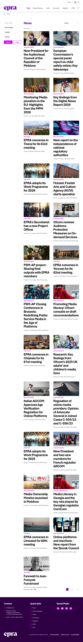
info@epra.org (10, 608)
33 (78, 589)
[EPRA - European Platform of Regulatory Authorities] (10, 8)
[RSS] (66, 608)
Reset (17, 42)
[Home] (4, 14)
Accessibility (75, 634)
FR (78, 2)
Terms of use (65, 634)
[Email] (70, 608)
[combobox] (12, 27)
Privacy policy (54, 634)
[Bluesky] (62, 608)
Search (8, 42)
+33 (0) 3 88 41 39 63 (16, 617)
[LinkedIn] (58, 608)
